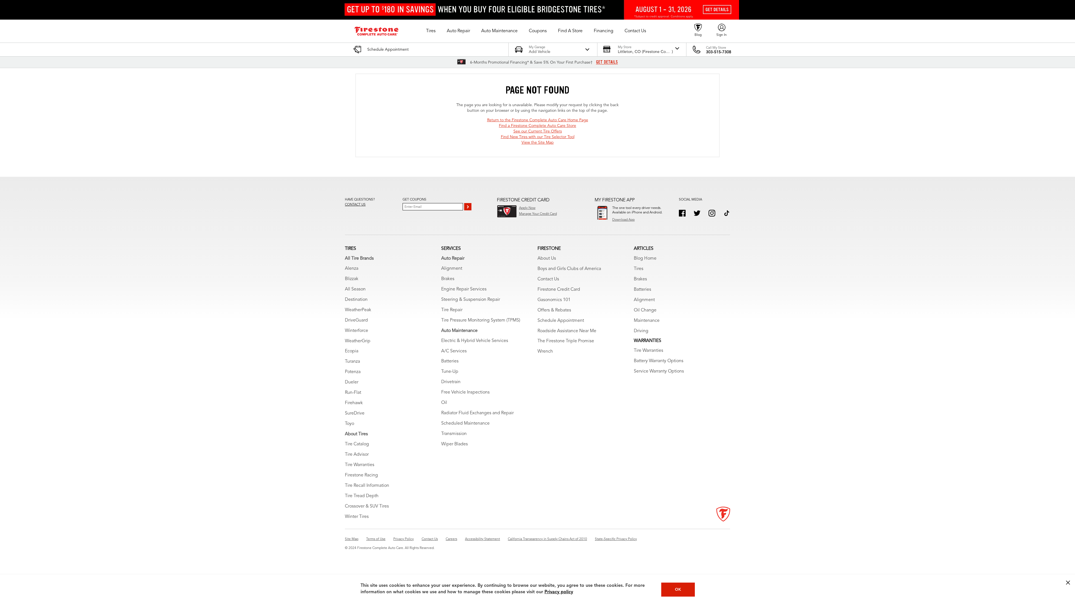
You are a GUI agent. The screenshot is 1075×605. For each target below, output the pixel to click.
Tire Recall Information (367, 485)
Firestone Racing (361, 475)
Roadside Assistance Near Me (567, 331)
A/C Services (454, 351)
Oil (444, 403)
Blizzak (351, 279)
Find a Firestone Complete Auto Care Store (537, 126)
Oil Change (645, 310)
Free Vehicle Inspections (465, 392)
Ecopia (351, 351)
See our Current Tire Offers (537, 131)
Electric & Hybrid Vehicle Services (474, 341)
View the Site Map (538, 143)
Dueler (351, 382)
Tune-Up (449, 371)
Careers (451, 539)
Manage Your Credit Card (538, 214)
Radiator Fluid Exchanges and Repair (477, 413)
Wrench (545, 351)
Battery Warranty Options (658, 361)
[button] (431, 31)
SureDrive (354, 413)
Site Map (351, 539)
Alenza (351, 268)
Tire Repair (451, 310)
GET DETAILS (607, 62)
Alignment (451, 268)
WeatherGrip (357, 341)
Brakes (447, 279)
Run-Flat (353, 392)
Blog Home (645, 258)
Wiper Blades (454, 444)
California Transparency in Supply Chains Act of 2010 (547, 539)
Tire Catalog (357, 444)
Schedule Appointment (561, 320)
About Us (547, 258)
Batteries (450, 361)
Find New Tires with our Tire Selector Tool (537, 137)
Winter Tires (357, 517)
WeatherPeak (358, 310)
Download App (623, 220)
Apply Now (527, 208)
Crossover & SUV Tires (367, 506)
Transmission (454, 434)
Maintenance (647, 320)
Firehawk (354, 403)
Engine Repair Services (464, 289)
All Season (355, 289)
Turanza (352, 361)
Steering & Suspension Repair (470, 299)
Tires (638, 269)
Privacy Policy (403, 539)
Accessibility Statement (482, 539)
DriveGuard (356, 320)
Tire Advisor (357, 454)
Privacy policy (558, 592)
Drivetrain (451, 382)
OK (678, 590)
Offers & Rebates (554, 310)
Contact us (355, 204)
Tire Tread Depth (361, 496)
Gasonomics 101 (554, 300)
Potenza (353, 372)
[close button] (1068, 582)
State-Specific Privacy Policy (616, 539)
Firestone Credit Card (559, 289)
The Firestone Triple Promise (566, 341)
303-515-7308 (718, 52)
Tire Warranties (359, 465)
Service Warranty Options (659, 371)
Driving (641, 331)
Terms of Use (375, 539)
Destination (356, 299)
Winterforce (356, 331)
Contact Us (548, 279)
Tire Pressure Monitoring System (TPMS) (480, 320)
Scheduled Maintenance (465, 423)
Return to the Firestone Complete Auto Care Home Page (537, 120)
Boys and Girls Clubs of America (569, 269)
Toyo (349, 424)
